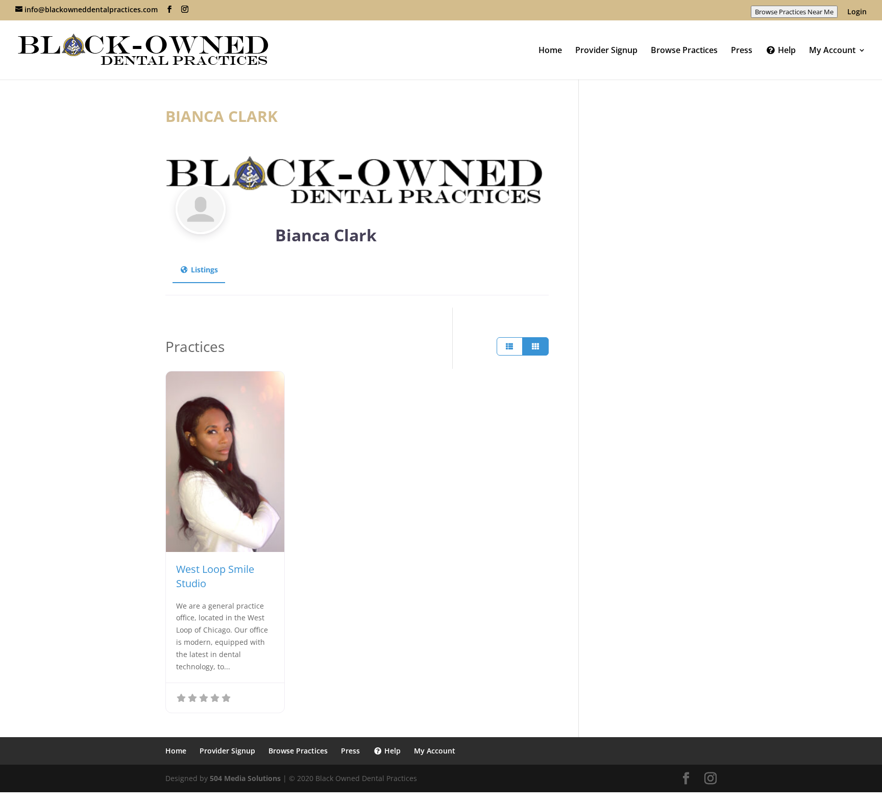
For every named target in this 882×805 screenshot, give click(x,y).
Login (857, 12)
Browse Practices (684, 51)
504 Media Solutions (245, 778)
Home (550, 51)
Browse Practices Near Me (794, 11)
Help (786, 51)
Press (741, 51)
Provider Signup (606, 51)
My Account (832, 51)
